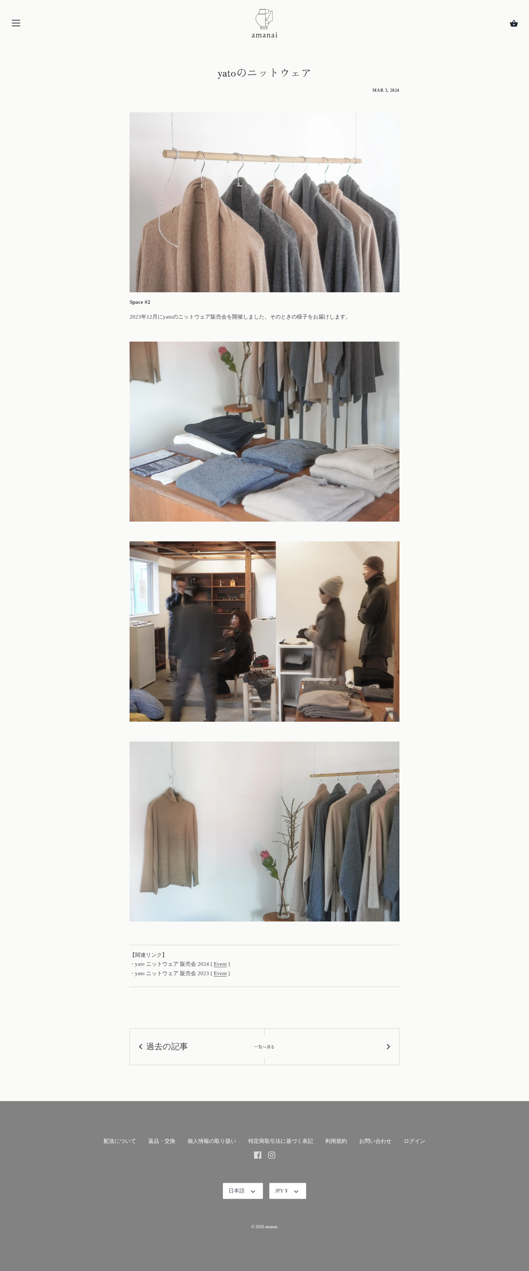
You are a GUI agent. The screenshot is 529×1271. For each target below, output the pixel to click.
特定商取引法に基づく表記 (280, 1141)
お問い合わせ (375, 1141)
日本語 (237, 1191)
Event (220, 964)
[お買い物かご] (514, 23)
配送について (120, 1141)
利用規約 (336, 1141)
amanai (271, 1226)
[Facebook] (257, 1155)
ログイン (414, 1141)
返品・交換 (161, 1141)
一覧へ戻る (264, 1047)
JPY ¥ (281, 1191)
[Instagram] (271, 1155)
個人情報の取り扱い (211, 1141)
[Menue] (16, 24)
